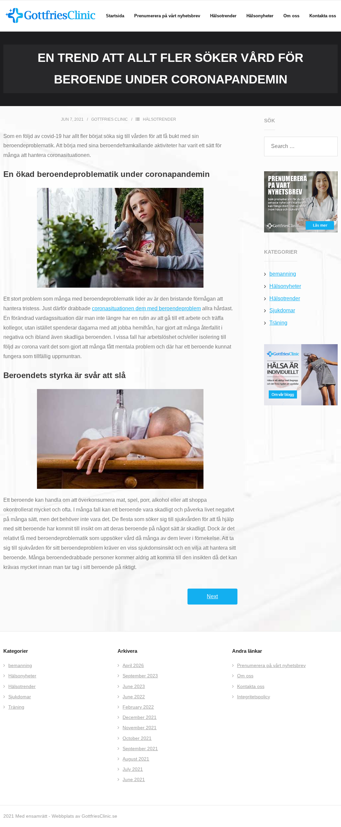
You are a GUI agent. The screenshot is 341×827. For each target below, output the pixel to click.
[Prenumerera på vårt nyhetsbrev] (301, 201)
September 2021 (140, 748)
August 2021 (136, 758)
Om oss (245, 675)
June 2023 (134, 686)
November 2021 (140, 727)
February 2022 (138, 707)
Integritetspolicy (253, 696)
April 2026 (133, 665)
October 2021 (137, 738)
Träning (278, 323)
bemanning (282, 274)
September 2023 (140, 675)
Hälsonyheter (285, 286)
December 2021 (140, 717)
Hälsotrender (159, 119)
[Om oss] (301, 374)
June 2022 (134, 696)
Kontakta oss (250, 686)
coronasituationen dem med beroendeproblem (146, 308)
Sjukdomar (282, 310)
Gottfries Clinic (109, 119)
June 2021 (134, 779)
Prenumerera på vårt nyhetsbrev (271, 665)
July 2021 (133, 769)
